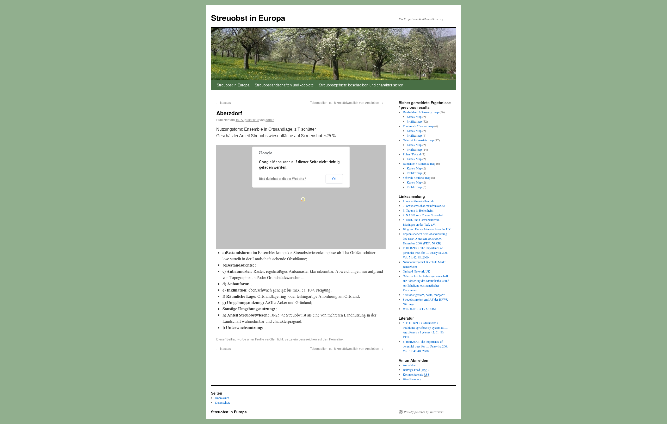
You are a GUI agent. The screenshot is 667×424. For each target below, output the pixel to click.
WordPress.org (412, 379)
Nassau (223, 102)
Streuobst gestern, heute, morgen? (423, 295)
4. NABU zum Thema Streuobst (423, 215)
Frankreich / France (415, 126)
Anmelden (409, 365)
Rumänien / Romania (416, 163)
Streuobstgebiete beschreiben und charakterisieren (361, 84)
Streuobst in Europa (248, 17)
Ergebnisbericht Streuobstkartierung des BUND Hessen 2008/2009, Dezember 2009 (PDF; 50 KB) (425, 238)
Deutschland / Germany (417, 112)
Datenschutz (222, 402)
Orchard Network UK (416, 271)
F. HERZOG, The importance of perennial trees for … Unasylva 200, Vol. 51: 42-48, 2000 (425, 252)
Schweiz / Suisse (413, 177)
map (436, 112)
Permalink (336, 339)
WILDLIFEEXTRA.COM (419, 309)
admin (269, 119)
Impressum (222, 398)
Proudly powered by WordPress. (424, 412)
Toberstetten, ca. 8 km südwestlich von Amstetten (346, 102)
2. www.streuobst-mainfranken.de (424, 206)
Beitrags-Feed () (416, 370)
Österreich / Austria (415, 140)
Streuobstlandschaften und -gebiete (284, 84)
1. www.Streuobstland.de (418, 201)
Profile (259, 339)
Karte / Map (414, 117)
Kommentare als (416, 374)
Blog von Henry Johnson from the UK (427, 229)
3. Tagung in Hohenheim (418, 210)
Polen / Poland (412, 154)
